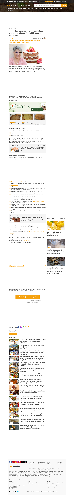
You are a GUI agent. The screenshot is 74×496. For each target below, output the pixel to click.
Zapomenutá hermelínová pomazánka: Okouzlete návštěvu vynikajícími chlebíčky (32, 369)
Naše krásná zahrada (32, 468)
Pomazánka (56, 8)
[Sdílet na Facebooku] (18, 327)
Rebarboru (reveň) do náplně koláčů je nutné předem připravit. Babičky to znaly (32, 420)
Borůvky (44, 8)
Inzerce (48, 462)
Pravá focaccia (23, 472)
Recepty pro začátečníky (45, 474)
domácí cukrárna (12, 42)
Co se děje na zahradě (13, 472)
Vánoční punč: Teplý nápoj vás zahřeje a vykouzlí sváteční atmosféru (32, 391)
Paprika (20, 8)
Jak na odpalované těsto (49, 471)
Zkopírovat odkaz (28, 327)
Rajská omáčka (40, 476)
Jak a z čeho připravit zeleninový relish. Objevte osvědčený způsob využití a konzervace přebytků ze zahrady (32, 427)
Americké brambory (57, 471)
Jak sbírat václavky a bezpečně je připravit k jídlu (36, 484)
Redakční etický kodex (42, 469)
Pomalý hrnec (38, 474)
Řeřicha (62, 471)
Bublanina (11, 479)
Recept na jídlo (31, 462)
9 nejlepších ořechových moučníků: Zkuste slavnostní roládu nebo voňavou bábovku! (55, 270)
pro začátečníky (37, 40)
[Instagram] (16, 462)
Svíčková (19, 472)
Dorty (45, 475)
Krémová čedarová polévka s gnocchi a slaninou (17, 485)
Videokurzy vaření (32, 464)
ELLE (58, 467)
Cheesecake (52, 476)
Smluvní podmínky (41, 468)
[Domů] (9, 28)
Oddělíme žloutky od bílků (17, 181)
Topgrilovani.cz (59, 464)
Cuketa (28, 8)
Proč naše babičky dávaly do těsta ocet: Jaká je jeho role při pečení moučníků (55, 485)
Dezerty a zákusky (41, 471)
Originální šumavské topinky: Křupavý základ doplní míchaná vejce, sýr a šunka (55, 487)
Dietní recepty (22, 475)
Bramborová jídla (33, 474)
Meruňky (36, 8)
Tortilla (36, 471)
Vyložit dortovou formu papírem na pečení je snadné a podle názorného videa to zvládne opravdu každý (32, 149)
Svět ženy (30, 467)
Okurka (17, 8)
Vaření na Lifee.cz (32, 463)
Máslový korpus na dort (14, 121)
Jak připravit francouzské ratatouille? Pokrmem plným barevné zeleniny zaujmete (31, 398)
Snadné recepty (58, 474)
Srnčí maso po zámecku (13, 487)
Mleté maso (22, 474)
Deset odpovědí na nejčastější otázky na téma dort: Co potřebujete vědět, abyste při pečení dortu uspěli (32, 219)
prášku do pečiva (26, 240)
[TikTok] (25, 462)
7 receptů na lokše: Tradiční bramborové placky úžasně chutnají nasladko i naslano (32, 364)
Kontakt (48, 469)
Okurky (32, 8)
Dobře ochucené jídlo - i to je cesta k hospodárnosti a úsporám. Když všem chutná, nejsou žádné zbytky (31, 381)
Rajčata (40, 8)
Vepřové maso (27, 474)
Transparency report (50, 468)
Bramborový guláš (46, 476)
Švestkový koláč (16, 479)
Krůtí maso (17, 474)
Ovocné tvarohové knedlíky (32, 476)
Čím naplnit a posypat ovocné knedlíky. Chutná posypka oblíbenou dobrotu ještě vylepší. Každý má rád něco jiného (32, 358)
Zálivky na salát (42, 472)
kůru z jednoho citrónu (40, 234)
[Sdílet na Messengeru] (21, 327)
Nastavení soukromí (41, 462)
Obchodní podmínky (41, 467)
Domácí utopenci (22, 479)
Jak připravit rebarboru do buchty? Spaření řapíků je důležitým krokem (31, 414)
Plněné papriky (17, 476)
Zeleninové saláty (34, 475)
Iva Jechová (40, 38)
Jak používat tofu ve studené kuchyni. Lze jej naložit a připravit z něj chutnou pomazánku (32, 352)
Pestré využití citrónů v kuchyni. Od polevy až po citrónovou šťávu (55, 233)
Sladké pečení (10, 10)
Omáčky (60, 8)
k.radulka (11, 123)
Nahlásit (48, 467)
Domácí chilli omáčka (12, 488)
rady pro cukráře (21, 40)
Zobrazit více (62, 218)
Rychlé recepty (52, 474)
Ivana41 (23, 123)
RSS (48, 463)
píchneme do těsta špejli (38, 201)
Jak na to (17, 28)
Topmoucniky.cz (59, 463)
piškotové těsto (15, 40)
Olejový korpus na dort (16, 266)
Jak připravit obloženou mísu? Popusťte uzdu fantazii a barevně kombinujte (32, 374)
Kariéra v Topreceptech (51, 464)
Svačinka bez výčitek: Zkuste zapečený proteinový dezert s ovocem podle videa (32, 386)
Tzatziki (60, 472)
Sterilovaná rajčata (24, 476)
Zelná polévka (36, 472)
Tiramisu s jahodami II (13, 486)
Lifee (58, 468)
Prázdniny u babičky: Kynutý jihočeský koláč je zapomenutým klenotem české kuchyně (32, 346)
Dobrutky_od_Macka (37, 124)
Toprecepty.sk (59, 462)
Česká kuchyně (27, 475)
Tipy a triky (25, 5)
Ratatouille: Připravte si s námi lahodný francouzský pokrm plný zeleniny (32, 403)
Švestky (24, 8)
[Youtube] (19, 462)
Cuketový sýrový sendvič (13, 482)
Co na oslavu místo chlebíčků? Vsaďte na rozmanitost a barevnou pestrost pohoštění (33, 341)
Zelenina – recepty (22, 471)
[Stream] (22, 462)
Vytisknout (26, 327)
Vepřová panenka (55, 472)
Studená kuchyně (50, 8)
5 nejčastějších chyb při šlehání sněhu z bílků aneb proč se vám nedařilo (55, 251)
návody (23, 42)
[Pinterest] (13, 462)
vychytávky (18, 42)
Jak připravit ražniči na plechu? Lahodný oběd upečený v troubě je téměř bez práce (32, 409)
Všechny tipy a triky (41, 145)
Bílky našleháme (14, 185)
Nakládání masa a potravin (30, 471)
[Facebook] (10, 462)
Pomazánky (16, 471)
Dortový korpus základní (26, 121)
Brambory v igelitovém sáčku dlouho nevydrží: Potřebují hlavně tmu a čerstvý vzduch (55, 483)
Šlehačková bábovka (30, 472)
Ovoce (47, 475)
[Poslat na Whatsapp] (23, 327)
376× (10, 38)
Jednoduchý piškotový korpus (38, 121)
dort (10, 40)
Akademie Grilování (11, 8)
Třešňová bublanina (48, 472)
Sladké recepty (16, 475)
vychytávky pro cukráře (29, 40)
